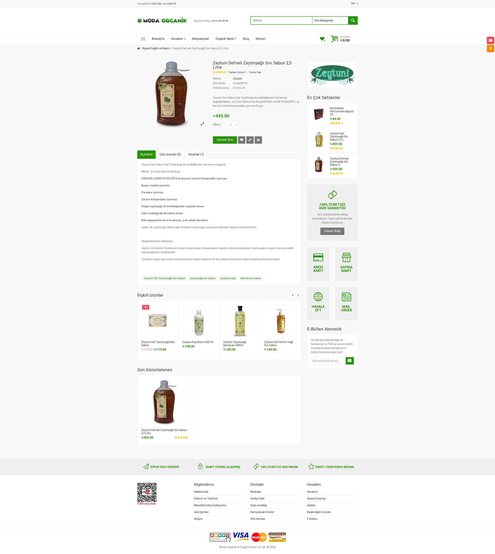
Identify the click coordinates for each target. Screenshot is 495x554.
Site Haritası (257, 518)
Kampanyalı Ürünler (262, 512)
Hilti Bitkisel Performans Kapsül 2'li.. (341, 111)
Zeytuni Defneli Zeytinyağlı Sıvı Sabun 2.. (339, 161)
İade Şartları (201, 512)
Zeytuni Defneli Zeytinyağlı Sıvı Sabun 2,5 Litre (200, 48)
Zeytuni (237, 78)
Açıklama (146, 154)
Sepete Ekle (225, 140)
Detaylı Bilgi (332, 231)
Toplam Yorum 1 (237, 72)
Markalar (255, 491)
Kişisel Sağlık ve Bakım (156, 48)
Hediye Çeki (257, 498)
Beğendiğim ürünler (319, 512)
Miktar (217, 124)
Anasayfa (158, 39)
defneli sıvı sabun (250, 278)
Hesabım (177, 39)
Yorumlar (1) (196, 154)
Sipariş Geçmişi (316, 498)
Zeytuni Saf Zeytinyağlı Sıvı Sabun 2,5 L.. (339, 136)
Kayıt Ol (171, 3)
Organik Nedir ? (226, 39)
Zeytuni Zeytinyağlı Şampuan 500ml (234, 344)
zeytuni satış (228, 278)
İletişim (260, 39)
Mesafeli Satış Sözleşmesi (210, 505)
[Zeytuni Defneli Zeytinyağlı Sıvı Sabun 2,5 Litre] (202, 124)
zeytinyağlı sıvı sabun (203, 278)
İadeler (311, 505)
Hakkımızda (201, 491)
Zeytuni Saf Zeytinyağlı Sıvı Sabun (164, 278)
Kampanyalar (200, 39)
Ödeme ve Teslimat (206, 498)
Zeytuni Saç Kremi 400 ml (197, 342)
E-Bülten (312, 518)
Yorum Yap (255, 72)
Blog (246, 39)
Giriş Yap (156, 3)
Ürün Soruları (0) (170, 154)
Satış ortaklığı (258, 505)
